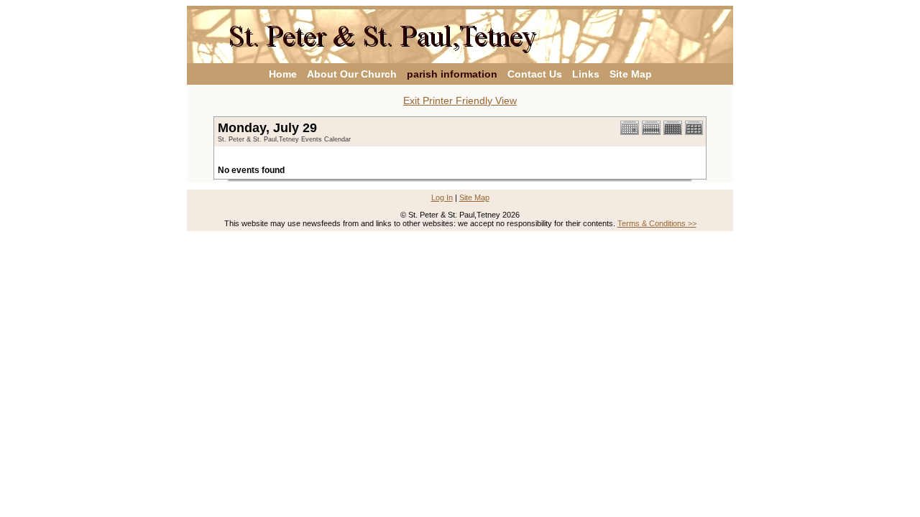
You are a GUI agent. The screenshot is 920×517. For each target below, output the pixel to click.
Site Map (631, 74)
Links (585, 74)
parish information (452, 74)
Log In (442, 197)
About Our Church (352, 74)
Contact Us (534, 74)
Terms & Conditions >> (656, 223)
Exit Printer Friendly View (460, 100)
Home (283, 74)
